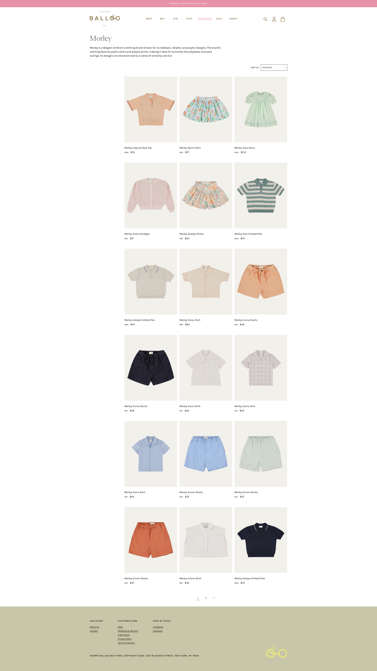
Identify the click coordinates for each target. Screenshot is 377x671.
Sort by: (255, 67)
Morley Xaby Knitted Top (138, 147)
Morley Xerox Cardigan (137, 233)
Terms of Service (126, 643)
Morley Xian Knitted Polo (248, 233)
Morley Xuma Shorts (245, 319)
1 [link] (197, 597)
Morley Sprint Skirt (190, 147)
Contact (94, 631)
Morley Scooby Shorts (192, 233)
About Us (94, 627)
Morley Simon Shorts (191, 492)
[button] (149, 18)
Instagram (158, 627)
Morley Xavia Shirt (190, 406)
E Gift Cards (124, 635)
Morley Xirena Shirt (190, 578)
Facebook (157, 631)
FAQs (120, 627)
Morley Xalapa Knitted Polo (139, 319)
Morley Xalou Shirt (190, 319)
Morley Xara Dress (244, 147)
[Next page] (214, 598)
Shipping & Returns (128, 631)
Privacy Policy (124, 639)
